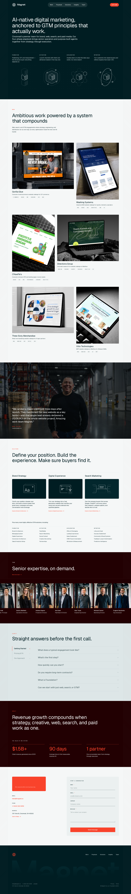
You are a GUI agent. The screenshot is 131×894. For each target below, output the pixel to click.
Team (83, 5)
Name (72, 784)
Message (73, 809)
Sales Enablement (72, 536)
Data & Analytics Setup (18, 541)
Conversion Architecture (19, 539)
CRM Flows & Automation (74, 539)
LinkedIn (35, 883)
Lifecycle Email (98, 531)
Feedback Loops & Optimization (103, 539)
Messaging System (17, 533)
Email (72, 792)
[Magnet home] (18, 5)
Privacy (112, 883)
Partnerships (43, 541)
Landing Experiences (73, 533)
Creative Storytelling (45, 539)
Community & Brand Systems (102, 536)
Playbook (59, 5)
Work (51, 5)
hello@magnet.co (17, 798)
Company (72, 800)
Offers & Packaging (72, 531)
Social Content (43, 536)
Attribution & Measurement (74, 541)
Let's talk (114, 5)
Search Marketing (44, 533)
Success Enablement (100, 533)
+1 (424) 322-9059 (18, 806)
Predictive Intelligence (100, 541)
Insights (76, 5)
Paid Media (42, 531)
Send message (93, 830)
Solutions (68, 5)
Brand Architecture (17, 531)
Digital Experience (17, 536)
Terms (117, 883)
